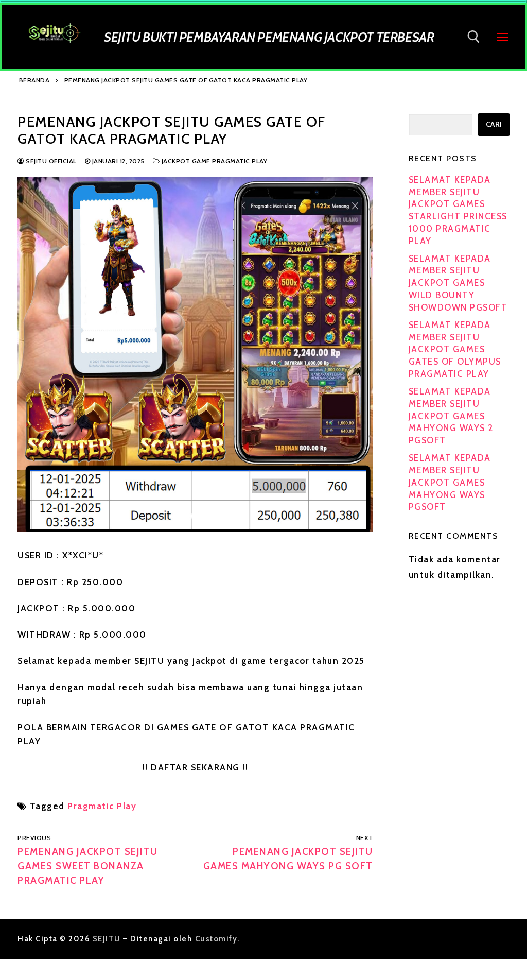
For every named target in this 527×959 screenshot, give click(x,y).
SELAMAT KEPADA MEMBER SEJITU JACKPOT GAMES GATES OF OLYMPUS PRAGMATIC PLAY (455, 349)
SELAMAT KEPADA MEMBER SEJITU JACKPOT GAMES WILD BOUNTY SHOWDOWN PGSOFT (458, 283)
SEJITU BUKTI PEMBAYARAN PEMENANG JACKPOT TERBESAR (269, 37)
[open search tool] (474, 37)
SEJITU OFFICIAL (50, 161)
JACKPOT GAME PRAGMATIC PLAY (213, 161)
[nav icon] (502, 36)
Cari (494, 124)
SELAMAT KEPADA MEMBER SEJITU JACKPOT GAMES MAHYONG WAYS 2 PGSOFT (451, 416)
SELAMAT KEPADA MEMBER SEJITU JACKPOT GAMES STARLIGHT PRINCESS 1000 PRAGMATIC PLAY (458, 210)
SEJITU (107, 939)
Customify (216, 939)
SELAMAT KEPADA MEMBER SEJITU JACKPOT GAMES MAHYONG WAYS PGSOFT (450, 482)
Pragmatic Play (101, 806)
